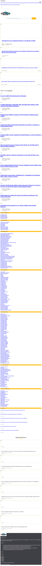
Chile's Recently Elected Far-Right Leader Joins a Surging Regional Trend (9, 429)
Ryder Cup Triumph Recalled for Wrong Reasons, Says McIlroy (8, 425)
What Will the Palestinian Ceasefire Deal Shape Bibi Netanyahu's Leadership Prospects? (11, 413)
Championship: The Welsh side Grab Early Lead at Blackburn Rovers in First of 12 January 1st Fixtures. (19, 66)
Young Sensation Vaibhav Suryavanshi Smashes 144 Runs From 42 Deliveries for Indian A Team (18, 80)
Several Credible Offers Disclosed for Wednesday (13, 95)
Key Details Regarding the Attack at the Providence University (13, 548)
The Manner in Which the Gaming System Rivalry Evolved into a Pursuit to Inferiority (17, 545)
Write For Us (2, 563)
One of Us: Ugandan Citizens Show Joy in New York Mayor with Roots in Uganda (16, 547)
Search (34, 17)
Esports (2, 557)
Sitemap (8, 563)
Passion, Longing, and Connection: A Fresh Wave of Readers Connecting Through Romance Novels (12, 409)
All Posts (2, 555)
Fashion (2, 558)
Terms (6, 563)
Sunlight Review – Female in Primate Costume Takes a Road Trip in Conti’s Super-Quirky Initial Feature (20, 546)
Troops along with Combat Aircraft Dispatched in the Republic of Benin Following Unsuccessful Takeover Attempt (22, 544)
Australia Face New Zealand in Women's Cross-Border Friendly (18, 39)
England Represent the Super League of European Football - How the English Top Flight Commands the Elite (13, 421)
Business (2, 556)
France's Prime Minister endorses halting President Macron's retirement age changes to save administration (13, 417)
